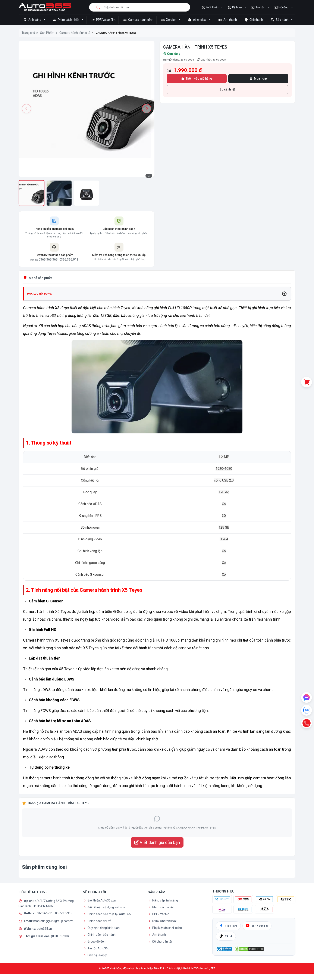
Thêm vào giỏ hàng (199, 78)
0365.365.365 (48, 259)
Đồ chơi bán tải (162, 941)
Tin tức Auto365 (98, 948)
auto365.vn (44, 928)
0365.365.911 (68, 259)
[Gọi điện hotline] (306, 723)
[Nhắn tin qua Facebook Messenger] (306, 697)
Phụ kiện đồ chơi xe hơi (167, 928)
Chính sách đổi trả (100, 921)
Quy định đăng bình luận (104, 928)
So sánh (225, 89)
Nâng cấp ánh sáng (165, 900)
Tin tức (260, 7)
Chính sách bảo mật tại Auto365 (109, 914)
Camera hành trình (140, 19)
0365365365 (63, 913)
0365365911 (44, 913)
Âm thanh (230, 19)
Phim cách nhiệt (68, 19)
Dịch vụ (237, 7)
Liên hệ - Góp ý (97, 955)
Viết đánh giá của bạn (159, 842)
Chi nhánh (256, 19)
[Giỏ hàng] (306, 382)
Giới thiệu (212, 7)
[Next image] (146, 108)
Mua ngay (260, 78)
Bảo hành (282, 19)
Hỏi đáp (284, 7)
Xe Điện (171, 19)
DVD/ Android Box (164, 921)
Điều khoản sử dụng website (106, 907)
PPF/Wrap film (105, 19)
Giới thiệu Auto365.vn (102, 900)
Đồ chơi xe (199, 19)
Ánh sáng (35, 19)
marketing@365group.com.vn (53, 920)
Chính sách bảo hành (102, 934)
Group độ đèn (97, 941)
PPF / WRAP (160, 914)
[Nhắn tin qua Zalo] (306, 710)
